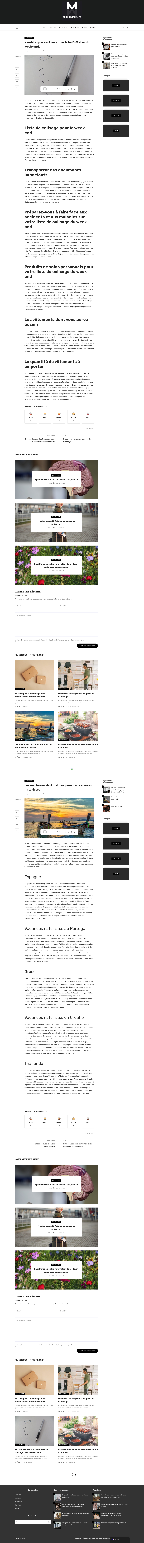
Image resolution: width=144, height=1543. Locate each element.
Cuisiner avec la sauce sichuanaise (45, 1145)
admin (52, 89)
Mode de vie (75, 28)
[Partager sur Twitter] (17, 75)
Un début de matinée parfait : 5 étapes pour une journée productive (120, 790)
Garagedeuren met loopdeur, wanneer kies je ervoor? (74, 1524)
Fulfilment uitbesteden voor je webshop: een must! (75, 1515)
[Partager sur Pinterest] (17, 81)
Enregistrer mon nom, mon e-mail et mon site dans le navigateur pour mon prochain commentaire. (50, 640)
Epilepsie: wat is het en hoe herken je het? (56, 479)
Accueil (43, 28)
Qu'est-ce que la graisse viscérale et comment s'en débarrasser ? (120, 56)
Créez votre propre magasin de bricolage (77, 440)
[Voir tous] (116, 85)
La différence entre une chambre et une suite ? (114, 1505)
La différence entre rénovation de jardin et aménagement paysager (56, 565)
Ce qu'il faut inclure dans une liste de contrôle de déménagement (113, 1496)
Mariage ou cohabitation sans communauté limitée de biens (111, 1515)
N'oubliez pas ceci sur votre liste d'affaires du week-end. (77, 1145)
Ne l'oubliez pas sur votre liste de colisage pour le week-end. (31, 1451)
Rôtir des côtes (116, 806)
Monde (84, 28)
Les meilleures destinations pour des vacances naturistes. (34, 746)
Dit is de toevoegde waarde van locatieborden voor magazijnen (73, 1505)
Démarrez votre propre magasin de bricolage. (76, 695)
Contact (93, 28)
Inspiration (63, 28)
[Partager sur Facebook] (17, 69)
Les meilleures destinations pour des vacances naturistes (40, 440)
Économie (52, 28)
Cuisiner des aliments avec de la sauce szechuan (78, 746)
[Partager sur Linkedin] (17, 88)
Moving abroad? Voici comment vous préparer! (56, 522)
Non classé (29, 37)
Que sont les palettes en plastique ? (113, 1523)
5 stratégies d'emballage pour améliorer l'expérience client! (30, 695)
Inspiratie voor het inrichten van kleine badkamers (75, 1496)
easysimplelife (21, 1538)
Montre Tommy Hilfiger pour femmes (119, 46)
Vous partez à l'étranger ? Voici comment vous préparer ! (120, 65)
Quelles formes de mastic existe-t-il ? (119, 798)
